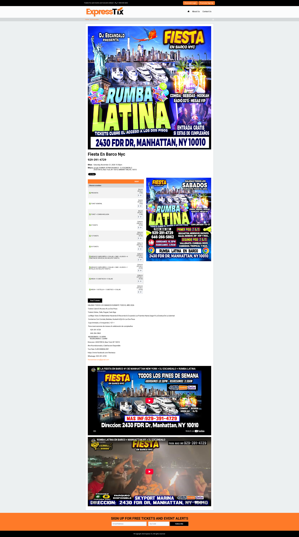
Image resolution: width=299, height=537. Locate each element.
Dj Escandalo (94, 19)
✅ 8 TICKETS (93, 225)
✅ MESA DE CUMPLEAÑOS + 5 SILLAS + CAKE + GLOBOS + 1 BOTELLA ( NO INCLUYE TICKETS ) (108, 268)
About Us (196, 11)
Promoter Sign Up (206, 3)
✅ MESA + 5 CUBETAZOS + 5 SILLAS (101, 279)
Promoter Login (190, 3)
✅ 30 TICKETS (93, 246)
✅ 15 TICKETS (93, 236)
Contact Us (207, 11)
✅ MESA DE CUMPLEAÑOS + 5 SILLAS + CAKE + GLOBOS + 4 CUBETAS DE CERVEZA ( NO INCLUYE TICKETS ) (108, 257)
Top (294, 525)
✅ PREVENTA (93, 193)
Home (87, 19)
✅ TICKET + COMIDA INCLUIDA (99, 214)
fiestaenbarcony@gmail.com (98, 360)
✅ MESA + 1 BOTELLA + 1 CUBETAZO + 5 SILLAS (105, 289)
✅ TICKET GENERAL (95, 203)
